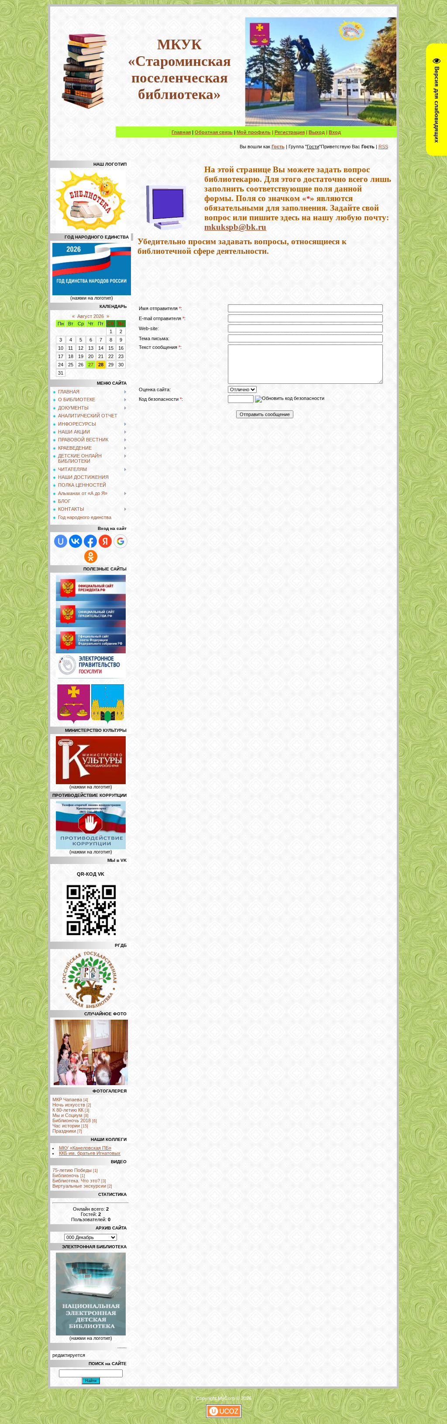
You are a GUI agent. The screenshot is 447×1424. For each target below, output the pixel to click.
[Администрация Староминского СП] (73, 721)
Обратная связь (214, 132)
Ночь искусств (68, 1104)
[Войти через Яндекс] (105, 541)
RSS (383, 146)
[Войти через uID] (60, 541)
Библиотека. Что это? (76, 1180)
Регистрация (290, 132)
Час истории (66, 1125)
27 (90, 364)
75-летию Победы (72, 1170)
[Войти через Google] (120, 541)
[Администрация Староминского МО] (107, 721)
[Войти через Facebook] (90, 541)
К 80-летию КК (67, 1110)
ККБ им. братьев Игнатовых (89, 1153)
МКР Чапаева (67, 1099)
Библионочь (65, 1175)
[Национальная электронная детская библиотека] (91, 1333)
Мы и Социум (67, 1115)
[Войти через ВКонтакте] (75, 541)
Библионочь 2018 (71, 1120)
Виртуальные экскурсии (79, 1185)
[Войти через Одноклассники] (90, 556)
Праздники (64, 1131)
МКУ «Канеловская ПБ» (85, 1148)
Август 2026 (90, 316)
